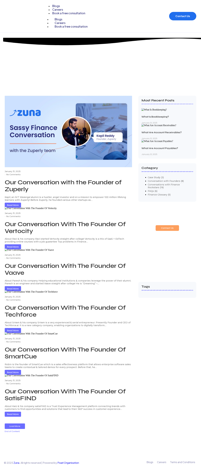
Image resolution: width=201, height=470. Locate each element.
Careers (161, 462)
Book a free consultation (68, 13)
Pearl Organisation (68, 462)
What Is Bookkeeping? (155, 116)
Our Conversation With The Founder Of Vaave (65, 269)
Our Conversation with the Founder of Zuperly (63, 186)
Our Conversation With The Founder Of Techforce (65, 311)
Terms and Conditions (182, 462)
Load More (14, 426)
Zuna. (17, 462)
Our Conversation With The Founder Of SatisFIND (65, 395)
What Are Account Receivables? (161, 132)
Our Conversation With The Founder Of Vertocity (65, 227)
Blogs (150, 462)
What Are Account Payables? (159, 148)
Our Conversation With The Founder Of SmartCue (65, 353)
